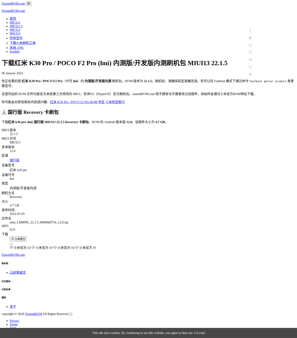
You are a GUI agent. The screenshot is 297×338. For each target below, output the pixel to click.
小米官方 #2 (22, 247)
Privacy (14, 320)
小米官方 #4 (65, 247)
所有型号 (16, 38)
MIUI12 (15, 22)
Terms (14, 324)
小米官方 (19, 239)
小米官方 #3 (44, 247)
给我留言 (19, 272)
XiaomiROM (33, 314)
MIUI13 (15, 29)
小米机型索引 (115, 102)
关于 (13, 306)
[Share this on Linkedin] (250, 45)
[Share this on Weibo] (250, 67)
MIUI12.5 (16, 26)
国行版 (14, 160)
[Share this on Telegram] (250, 59)
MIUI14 (15, 33)
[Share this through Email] (250, 74)
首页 (13, 18)
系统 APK (17, 47)
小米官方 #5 (87, 247)
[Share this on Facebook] (250, 30)
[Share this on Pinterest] (250, 52)
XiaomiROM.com (13, 3)
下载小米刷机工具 (23, 43)
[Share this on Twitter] (250, 38)
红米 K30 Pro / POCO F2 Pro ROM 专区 (77, 102)
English (14, 51)
